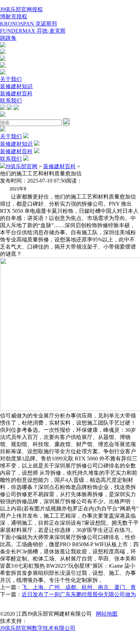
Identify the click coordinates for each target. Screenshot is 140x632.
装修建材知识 (16, 86)
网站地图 (107, 614)
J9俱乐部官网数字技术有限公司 (37, 628)
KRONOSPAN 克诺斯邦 (28, 24)
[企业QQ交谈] (2, 45)
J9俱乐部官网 (21, 166)
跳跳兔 (8, 38)
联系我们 (11, 101)
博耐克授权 (13, 16)
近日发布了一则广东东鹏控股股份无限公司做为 (79, 594)
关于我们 (11, 79)
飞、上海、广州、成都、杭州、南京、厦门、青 (79, 587)
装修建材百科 (16, 93)
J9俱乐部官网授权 (21, 9)
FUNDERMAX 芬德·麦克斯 (33, 31)
